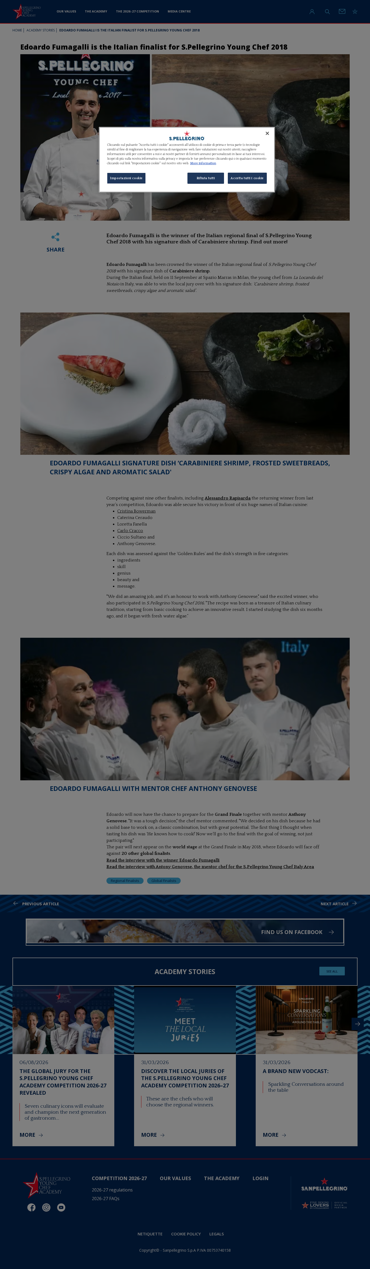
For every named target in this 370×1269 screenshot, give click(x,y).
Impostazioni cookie (126, 178)
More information (203, 163)
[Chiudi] (267, 133)
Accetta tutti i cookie (247, 178)
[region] (187, 159)
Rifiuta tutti (206, 178)
